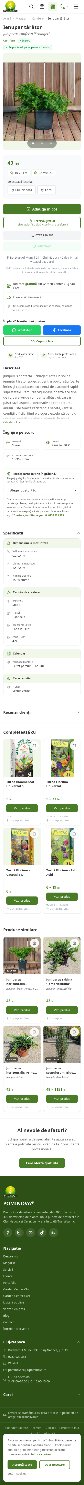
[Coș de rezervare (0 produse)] (42, 6)
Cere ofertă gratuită (42, 1163)
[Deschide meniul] (76, 6)
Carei (48, 190)
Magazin (22, 18)
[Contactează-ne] (64, 6)
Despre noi (10, 1256)
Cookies (51, 1428)
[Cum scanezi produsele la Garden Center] (52, 6)
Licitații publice (13, 1302)
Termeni (36, 1428)
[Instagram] (19, 1232)
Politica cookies (41, 1454)
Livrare (8, 1276)
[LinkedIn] (53, 1232)
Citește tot (10, 422)
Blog (6, 1315)
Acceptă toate (22, 1464)
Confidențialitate (16, 1428)
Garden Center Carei (17, 1296)
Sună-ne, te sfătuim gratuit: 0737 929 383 (39, 515)
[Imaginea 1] (33, 143)
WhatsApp (45, 246)
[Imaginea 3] (50, 143)
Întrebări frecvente (16, 1329)
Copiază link (44, 341)
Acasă (7, 18)
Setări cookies (17, 1474)
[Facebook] (7, 1232)
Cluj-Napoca (23, 190)
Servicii (8, 1269)
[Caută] (31, 6)
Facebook (65, 330)
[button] (42, 101)
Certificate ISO (69, 1428)
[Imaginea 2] (42, 143)
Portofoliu (10, 1283)
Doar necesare (55, 1464)
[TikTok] (42, 1232)
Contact (8, 1322)
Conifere (38, 18)
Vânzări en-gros (14, 1309)
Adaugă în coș (44, 209)
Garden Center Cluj (16, 1289)
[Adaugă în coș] (34, 745)
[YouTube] (30, 1232)
